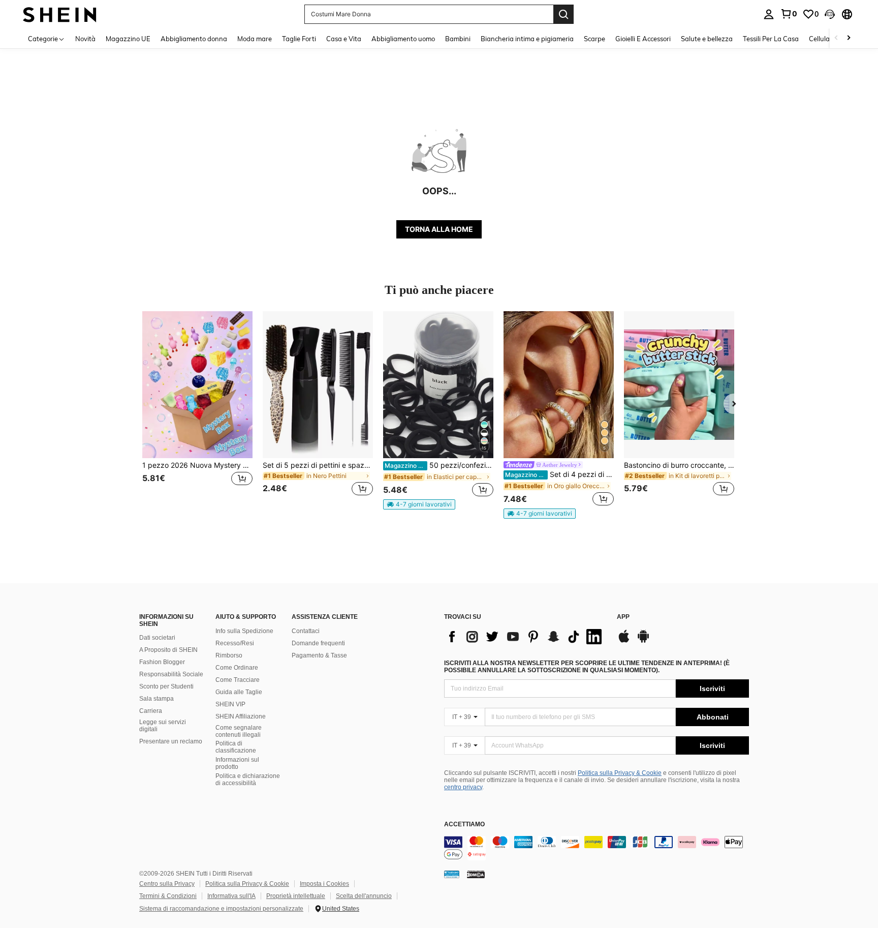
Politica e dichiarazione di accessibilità (247, 779)
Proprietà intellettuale (295, 896)
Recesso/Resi (234, 643)
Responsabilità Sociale (171, 674)
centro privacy (463, 787)
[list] (525, 636)
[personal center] (769, 14)
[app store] (624, 641)
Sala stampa (156, 698)
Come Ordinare (236, 667)
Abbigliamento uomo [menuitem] (403, 39)
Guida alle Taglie (238, 692)
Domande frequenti (318, 643)
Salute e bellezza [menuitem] (707, 39)
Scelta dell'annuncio (364, 896)
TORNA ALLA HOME (439, 229)
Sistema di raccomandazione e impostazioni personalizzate (221, 908)
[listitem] (197, 409)
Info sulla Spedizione (244, 631)
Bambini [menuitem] (458, 39)
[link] (788, 14)
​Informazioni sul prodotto (237, 763)
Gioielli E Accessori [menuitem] (643, 39)
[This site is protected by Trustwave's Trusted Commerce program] (451, 874)
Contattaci (306, 631)
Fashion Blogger (162, 662)
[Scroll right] (848, 38)
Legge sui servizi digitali (162, 726)
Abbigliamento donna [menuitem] (194, 39)
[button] (830, 14)
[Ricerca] (563, 14)
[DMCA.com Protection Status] (476, 874)
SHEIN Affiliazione (240, 716)
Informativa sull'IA (231, 896)
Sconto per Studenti (166, 686)
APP (623, 617)
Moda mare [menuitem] (254, 39)
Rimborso (228, 655)
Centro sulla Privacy (167, 883)
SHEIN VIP (230, 704)
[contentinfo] (596, 848)
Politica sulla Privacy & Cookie (620, 772)
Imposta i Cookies (324, 883)
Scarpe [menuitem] (594, 39)
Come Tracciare (237, 679)
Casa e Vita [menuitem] (343, 39)
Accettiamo (464, 824)
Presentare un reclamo (170, 741)
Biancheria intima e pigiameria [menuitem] (527, 39)
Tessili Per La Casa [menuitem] (771, 39)
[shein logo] (60, 14)
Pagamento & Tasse (319, 655)
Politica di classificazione (235, 747)
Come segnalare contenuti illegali (238, 731)
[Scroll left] (836, 38)
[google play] (643, 641)
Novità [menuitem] (85, 39)
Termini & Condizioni (168, 896)
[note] (419, 504)
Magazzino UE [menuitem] (128, 39)
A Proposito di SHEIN (168, 649)
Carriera (150, 710)
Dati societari (157, 637)
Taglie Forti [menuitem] (299, 39)
